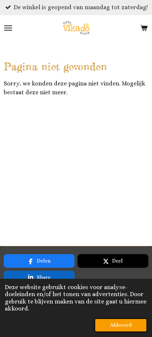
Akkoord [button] (121, 325)
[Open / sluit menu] (8, 28)
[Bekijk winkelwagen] (144, 28)
